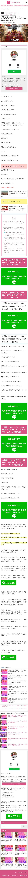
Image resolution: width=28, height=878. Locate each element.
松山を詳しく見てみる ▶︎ (14, 88)
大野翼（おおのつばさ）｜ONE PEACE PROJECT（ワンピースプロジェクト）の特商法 (15, 239)
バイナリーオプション (18, 5)
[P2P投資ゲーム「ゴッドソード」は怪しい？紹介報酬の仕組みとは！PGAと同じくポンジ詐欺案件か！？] (14, 734)
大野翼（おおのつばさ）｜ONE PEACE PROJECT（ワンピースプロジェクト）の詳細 (14, 229)
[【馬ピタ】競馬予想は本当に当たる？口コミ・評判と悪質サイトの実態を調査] (14, 672)
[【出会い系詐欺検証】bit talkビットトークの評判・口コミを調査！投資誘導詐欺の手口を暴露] (14, 694)
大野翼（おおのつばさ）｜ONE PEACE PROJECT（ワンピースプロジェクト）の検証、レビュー (14, 234)
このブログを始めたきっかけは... (14, 783)
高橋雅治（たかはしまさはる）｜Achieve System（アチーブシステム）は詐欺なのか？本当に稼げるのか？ (14, 706)
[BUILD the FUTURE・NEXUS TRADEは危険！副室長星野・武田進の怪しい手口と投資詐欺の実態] (14, 740)
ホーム (16, 872)
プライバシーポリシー (22, 872)
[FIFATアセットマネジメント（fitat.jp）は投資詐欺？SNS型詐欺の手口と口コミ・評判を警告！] (14, 723)
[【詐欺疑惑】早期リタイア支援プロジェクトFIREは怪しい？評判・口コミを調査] (14, 746)
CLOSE (14, 218)
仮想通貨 (11, 5)
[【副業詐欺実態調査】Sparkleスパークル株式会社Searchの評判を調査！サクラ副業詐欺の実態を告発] (14, 700)
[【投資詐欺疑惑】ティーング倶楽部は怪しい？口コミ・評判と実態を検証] (14, 728)
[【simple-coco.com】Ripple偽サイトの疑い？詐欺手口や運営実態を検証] (14, 688)
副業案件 (3, 667)
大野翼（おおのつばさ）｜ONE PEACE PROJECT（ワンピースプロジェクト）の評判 (14, 223)
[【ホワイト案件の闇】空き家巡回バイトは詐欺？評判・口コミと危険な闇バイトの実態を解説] (14, 717)
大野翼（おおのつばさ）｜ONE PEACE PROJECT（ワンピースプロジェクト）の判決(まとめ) (14, 250)
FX (7, 5)
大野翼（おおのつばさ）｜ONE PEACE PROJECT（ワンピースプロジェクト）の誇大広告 (14, 245)
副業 (2, 5)
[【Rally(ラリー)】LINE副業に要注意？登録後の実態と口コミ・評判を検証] (14, 677)
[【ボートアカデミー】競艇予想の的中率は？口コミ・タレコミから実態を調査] (14, 682)
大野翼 (11, 14)
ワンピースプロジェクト (5, 14)
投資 (5, 5)
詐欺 (14, 14)
